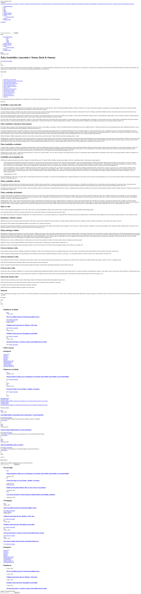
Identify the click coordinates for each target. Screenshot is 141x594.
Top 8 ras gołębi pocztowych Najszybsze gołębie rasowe (65, 3)
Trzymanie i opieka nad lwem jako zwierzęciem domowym (38, 3)
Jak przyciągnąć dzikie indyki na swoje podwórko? (16, 430)
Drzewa (5, 18)
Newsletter (3, 22)
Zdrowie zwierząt (8, 13)
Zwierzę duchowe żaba (9, 91)
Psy (4, 9)
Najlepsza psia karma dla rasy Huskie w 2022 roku (12, 3)
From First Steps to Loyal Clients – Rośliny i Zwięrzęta (22, 389)
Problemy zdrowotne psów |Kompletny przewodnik (91, 3)
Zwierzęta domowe (8, 6)
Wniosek (6, 96)
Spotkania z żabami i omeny (10, 88)
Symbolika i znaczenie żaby (10, 79)
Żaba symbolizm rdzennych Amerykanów (13, 80)
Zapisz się (17, 464)
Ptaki (5, 10)
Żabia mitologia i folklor (9, 90)
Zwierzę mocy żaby (8, 94)
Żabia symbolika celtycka (9, 84)
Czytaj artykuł (4, 420)
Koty (5, 7)
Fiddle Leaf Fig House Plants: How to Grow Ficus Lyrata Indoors (26, 487)
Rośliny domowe (7, 14)
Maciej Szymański (7, 61)
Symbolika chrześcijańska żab (10, 83)
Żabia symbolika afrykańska (10, 86)
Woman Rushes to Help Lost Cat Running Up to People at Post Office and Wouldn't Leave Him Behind (37, 376)
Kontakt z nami (7, 19)
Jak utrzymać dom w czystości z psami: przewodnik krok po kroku (118, 3)
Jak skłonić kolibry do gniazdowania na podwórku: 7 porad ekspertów (22, 415)
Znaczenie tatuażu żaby (9, 95)
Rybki (5, 11)
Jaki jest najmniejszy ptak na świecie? (12, 445)
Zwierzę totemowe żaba (9, 92)
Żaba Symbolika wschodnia (10, 82)
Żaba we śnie (7, 87)
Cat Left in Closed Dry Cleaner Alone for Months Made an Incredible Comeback (30, 494)
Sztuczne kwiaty (10, 17)
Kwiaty (5, 15)
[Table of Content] (70, 75)
